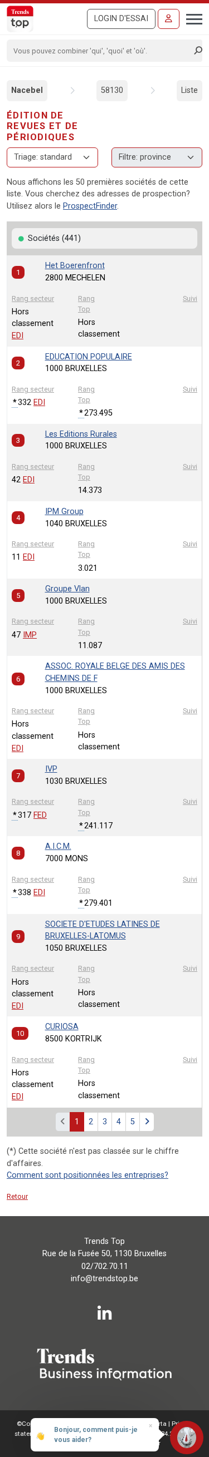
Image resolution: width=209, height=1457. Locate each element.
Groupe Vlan (67, 589)
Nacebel (27, 90)
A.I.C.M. (58, 846)
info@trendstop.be (104, 1278)
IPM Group (64, 511)
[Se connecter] (168, 19)
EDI (17, 335)
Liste (189, 90)
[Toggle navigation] (190, 18)
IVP (51, 769)
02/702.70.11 (104, 1266)
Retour (17, 1196)
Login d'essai (121, 18)
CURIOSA (62, 1026)
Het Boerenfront (75, 265)
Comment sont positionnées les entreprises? (87, 1175)
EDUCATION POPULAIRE (88, 357)
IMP (30, 635)
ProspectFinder (90, 206)
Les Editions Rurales (81, 434)
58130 (112, 90)
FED (40, 815)
